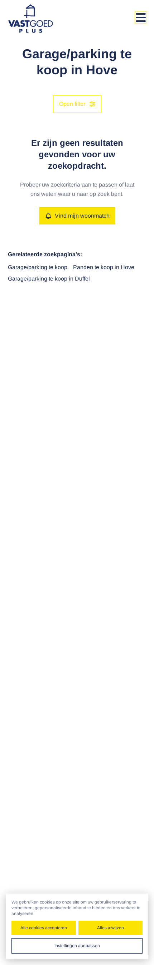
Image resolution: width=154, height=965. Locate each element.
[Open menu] (140, 17)
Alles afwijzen (110, 927)
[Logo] (36, 18)
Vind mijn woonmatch (82, 216)
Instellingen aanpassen (77, 945)
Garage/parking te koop (37, 267)
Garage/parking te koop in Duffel (49, 279)
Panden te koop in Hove (103, 267)
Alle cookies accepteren (43, 927)
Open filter (72, 104)
